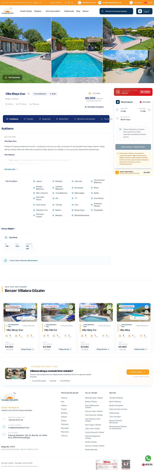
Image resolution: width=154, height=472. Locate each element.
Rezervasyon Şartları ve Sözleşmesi (118, 427)
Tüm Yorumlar (115, 417)
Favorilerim (137, 2)
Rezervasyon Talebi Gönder (133, 147)
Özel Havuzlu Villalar (94, 415)
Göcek (64, 409)
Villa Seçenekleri (53, 11)
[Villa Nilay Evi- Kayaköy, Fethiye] (96, 312)
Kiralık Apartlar (91, 449)
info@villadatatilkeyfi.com (112, 2)
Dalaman (65, 424)
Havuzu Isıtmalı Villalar (94, 446)
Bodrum (64, 413)
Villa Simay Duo (14, 330)
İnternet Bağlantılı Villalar (92, 437)
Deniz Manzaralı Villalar (92, 406)
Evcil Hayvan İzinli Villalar (92, 420)
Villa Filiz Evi (50, 330)
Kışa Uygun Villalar (93, 425)
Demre (64, 421)
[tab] (12, 119)
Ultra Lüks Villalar (92, 428)
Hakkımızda (69, 11)
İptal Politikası (115, 402)
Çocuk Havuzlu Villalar (94, 432)
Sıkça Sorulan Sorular (118, 409)
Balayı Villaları (91, 402)
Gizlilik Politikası (116, 398)
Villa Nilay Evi (89, 330)
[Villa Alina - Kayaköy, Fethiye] (134, 312)
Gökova (64, 436)
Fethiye (64, 398)
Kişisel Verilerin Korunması (115, 422)
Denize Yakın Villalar (94, 411)
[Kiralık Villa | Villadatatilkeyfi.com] (9, 397)
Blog (78, 11)
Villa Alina (125, 330)
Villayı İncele (26, 349)
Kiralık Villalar (26, 11)
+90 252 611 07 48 (88, 2)
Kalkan (64, 405)
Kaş (62, 402)
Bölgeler (37, 11)
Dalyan (64, 417)
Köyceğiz (65, 428)
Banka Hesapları (116, 405)
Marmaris (65, 432)
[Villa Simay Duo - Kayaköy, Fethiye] (20, 312)
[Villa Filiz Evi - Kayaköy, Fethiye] (58, 312)
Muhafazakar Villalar (94, 398)
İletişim (86, 11)
